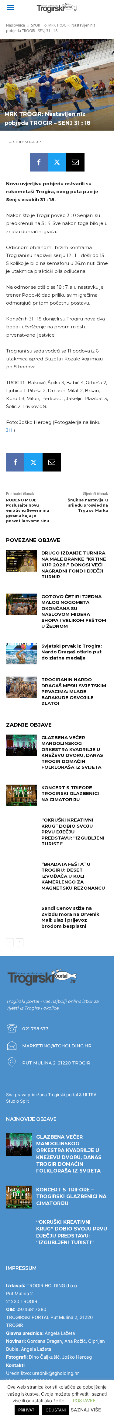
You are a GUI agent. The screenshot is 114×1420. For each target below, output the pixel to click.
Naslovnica (15, 25)
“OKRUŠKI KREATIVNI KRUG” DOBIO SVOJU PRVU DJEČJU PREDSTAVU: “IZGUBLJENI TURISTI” (73, 832)
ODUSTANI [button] (56, 1409)
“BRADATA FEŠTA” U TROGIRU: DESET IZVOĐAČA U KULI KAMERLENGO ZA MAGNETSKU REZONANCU (73, 876)
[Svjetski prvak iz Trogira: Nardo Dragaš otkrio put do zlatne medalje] (21, 653)
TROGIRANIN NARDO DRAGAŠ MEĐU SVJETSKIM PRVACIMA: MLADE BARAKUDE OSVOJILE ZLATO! (73, 691)
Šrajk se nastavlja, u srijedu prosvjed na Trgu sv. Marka (88, 505)
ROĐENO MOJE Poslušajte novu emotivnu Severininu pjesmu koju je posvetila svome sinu (27, 510)
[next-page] (19, 942)
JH (10, 430)
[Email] (75, 162)
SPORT (36, 25)
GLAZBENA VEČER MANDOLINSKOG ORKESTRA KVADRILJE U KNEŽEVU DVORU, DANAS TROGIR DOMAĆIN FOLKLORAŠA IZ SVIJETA (72, 752)
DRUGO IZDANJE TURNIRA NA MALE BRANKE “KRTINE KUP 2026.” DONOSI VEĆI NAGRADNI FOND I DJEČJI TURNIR (73, 565)
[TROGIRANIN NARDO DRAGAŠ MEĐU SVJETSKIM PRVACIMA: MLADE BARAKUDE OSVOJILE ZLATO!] (21, 687)
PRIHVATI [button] (26, 1409)
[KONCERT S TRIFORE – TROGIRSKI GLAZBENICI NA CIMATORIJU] (21, 795)
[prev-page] (10, 942)
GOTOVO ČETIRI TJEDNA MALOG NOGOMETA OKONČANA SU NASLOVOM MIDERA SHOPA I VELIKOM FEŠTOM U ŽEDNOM (73, 611)
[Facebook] (39, 162)
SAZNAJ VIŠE (86, 1410)
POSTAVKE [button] (84, 1401)
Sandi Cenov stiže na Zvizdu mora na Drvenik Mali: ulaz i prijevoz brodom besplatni (70, 917)
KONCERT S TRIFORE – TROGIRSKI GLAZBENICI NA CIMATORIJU (70, 793)
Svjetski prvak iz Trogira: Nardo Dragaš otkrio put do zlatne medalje (71, 652)
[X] (57, 162)
